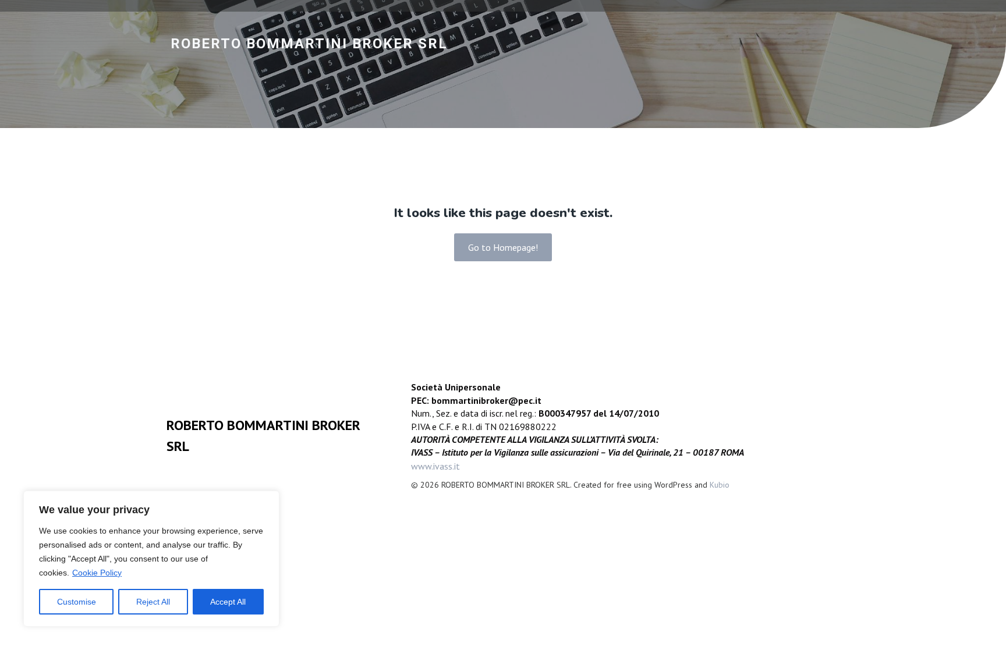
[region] (151, 559)
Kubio (719, 484)
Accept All (228, 601)
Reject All (153, 601)
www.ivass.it (435, 466)
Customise (76, 601)
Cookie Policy (97, 572)
